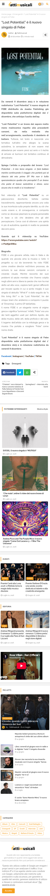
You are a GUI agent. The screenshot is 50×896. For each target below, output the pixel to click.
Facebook (10, 372)
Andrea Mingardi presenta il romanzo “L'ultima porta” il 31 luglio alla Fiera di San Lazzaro (12, 635)
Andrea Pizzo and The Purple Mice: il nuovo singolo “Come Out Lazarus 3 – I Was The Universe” (22, 541)
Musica (5, 833)
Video (39, 833)
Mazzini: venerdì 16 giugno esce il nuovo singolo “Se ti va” (32, 773)
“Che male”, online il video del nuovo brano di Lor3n (23, 494)
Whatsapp (27, 372)
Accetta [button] (8, 891)
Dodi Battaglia (34, 824)
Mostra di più (42, 409)
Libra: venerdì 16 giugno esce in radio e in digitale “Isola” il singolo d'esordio (31, 748)
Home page (6, 14)
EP (15, 829)
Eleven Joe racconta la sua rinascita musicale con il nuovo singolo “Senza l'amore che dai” (30, 761)
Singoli (14, 833)
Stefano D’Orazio (27, 833)
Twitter (20, 372)
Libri (41, 829)
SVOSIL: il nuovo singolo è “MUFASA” (19, 450)
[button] (47, 4)
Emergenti (17, 14)
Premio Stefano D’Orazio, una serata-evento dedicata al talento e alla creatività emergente (37, 587)
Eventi (22, 829)
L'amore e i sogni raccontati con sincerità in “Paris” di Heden (28, 786)
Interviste (32, 829)
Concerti (22, 824)
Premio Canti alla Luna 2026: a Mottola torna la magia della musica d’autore (11, 587)
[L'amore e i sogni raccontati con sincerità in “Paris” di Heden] (7, 788)
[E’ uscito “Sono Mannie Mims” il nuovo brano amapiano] (7, 801)
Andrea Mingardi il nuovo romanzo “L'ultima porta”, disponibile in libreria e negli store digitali (37, 635)
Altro (13, 824)
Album (5, 824)
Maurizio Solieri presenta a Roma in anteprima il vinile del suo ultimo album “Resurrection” (31, 736)
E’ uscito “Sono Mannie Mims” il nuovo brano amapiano (31, 799)
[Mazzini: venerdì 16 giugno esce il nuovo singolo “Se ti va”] (7, 775)
